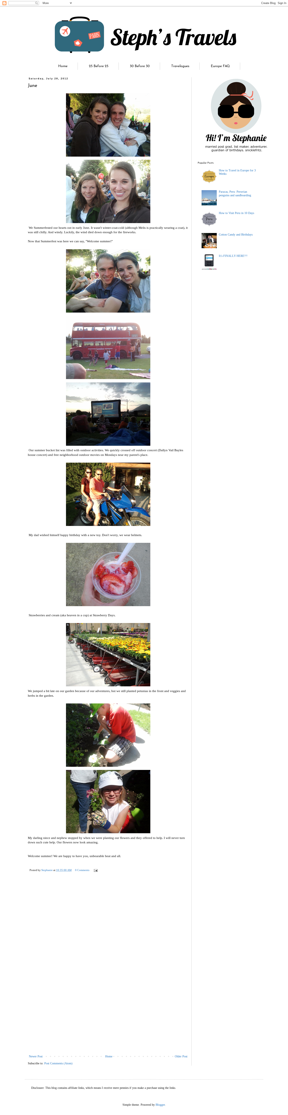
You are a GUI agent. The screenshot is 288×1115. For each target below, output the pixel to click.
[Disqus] (108, 936)
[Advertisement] (108, 1022)
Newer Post (36, 1056)
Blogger (160, 1104)
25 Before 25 (98, 66)
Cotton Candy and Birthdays (236, 234)
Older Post (181, 1056)
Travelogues (180, 66)
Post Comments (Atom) (58, 1063)
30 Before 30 (140, 66)
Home (62, 66)
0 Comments (82, 870)
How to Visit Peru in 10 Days (236, 213)
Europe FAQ (220, 66)
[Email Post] (95, 870)
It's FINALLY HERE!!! (233, 255)
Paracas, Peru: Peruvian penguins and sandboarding (235, 193)
